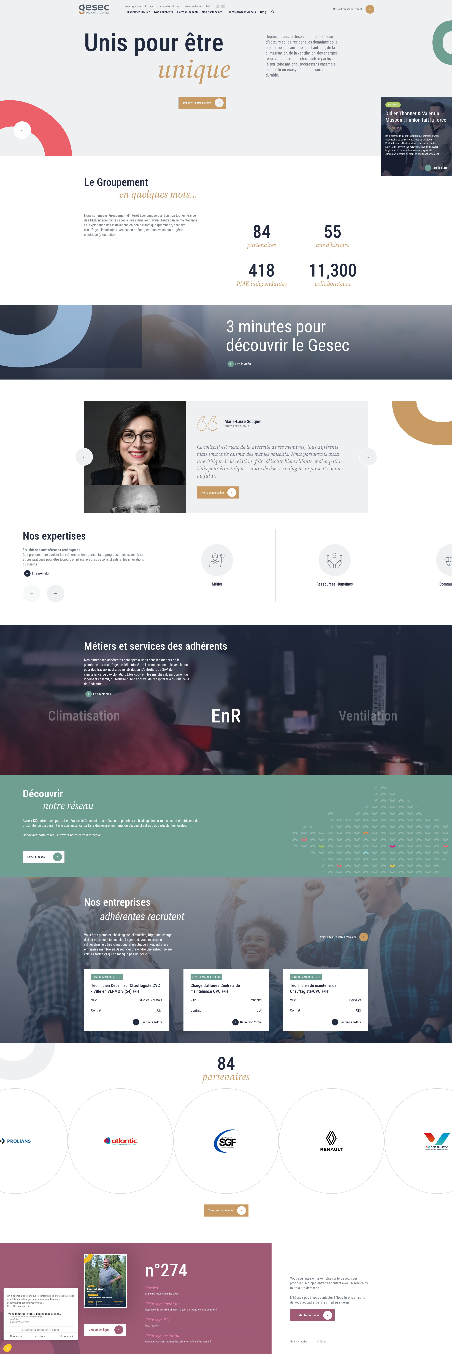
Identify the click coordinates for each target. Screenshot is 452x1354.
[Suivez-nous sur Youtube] (222, 6)
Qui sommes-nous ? (137, 12)
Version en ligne (99, 1330)
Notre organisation (213, 492)
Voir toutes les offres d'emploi (338, 937)
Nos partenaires (212, 12)
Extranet (149, 6)
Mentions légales (298, 1341)
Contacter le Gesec (307, 1315)
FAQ (208, 6)
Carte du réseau (187, 12)
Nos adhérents (163, 12)
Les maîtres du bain (169, 6)
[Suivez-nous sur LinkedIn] (217, 6)
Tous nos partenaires (221, 1210)
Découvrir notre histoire (197, 103)
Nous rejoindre (132, 6)
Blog (263, 12)
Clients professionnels (241, 12)
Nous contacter (193, 6)
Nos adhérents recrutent (347, 9)
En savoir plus (41, 573)
